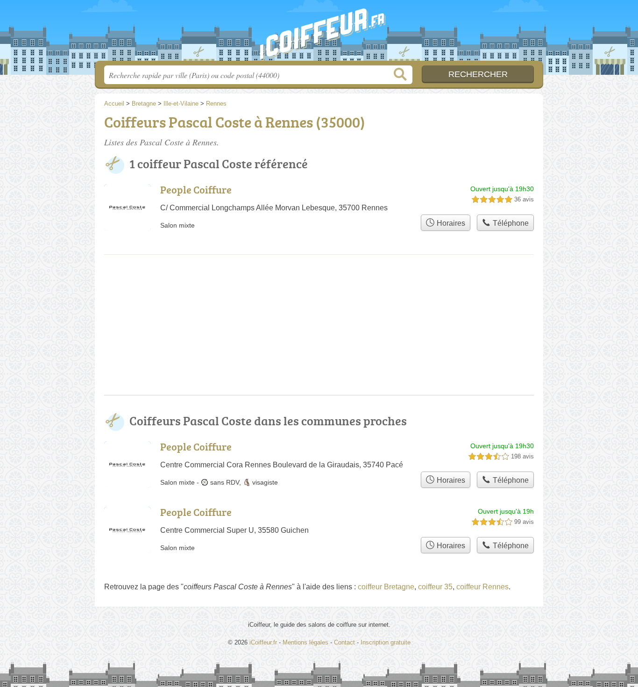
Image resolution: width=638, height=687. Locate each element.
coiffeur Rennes (482, 587)
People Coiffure (196, 189)
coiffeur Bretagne (386, 587)
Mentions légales (305, 642)
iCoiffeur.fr (319, 33)
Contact (344, 642)
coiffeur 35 (435, 587)
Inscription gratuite (386, 642)
